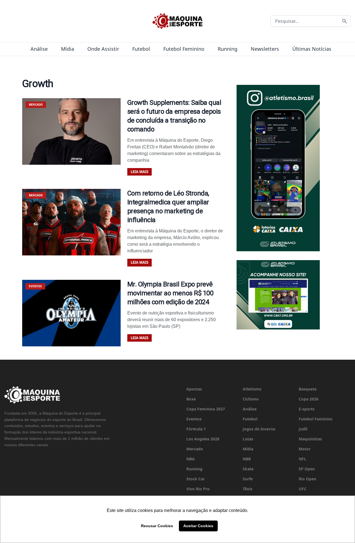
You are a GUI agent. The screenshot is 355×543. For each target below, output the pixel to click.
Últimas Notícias (311, 48)
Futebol (141, 48)
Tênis (247, 488)
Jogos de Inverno (259, 429)
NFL (302, 458)
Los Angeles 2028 (202, 438)
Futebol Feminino (183, 48)
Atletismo (252, 389)
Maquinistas (310, 438)
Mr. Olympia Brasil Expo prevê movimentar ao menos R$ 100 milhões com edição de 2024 (170, 293)
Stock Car (195, 478)
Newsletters (265, 48)
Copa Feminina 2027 (205, 409)
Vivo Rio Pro (198, 488)
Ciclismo (251, 399)
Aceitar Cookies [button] (198, 526)
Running (227, 48)
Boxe (191, 399)
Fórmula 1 (196, 429)
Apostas (194, 389)
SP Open (307, 468)
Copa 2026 (308, 399)
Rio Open (307, 478)
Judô (303, 429)
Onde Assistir (103, 48)
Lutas (248, 438)
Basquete (307, 389)
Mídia (67, 48)
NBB (247, 458)
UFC (302, 488)
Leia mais (139, 171)
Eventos (194, 419)
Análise (39, 48)
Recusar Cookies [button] (157, 526)
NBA (190, 458)
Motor (305, 448)
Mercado (194, 448)
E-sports (307, 409)
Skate (248, 468)
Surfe (248, 478)
